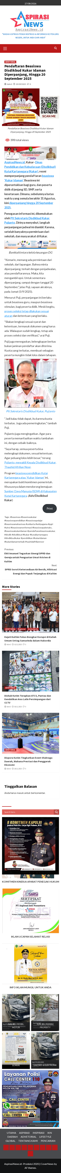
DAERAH (12, 1136)
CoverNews (47, 1163)
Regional (21, 629)
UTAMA (11, 1132)
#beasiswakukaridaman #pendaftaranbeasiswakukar (29, 531)
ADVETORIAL (10, 62)
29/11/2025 (18, 769)
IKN (49, 1132)
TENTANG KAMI (28, 1140)
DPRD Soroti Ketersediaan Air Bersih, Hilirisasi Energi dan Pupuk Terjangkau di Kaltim (31, 569)
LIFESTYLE (45, 1136)
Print (50, 508)
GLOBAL (10, 1140)
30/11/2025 (18, 707)
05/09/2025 (21, 84)
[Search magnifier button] (56, 812)
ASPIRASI (24, 1132)
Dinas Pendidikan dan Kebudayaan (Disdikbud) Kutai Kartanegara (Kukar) (30, 167)
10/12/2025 (18, 644)
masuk (20, 792)
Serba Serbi (33, 629)
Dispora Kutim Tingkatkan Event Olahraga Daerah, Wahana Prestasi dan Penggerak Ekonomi (28, 761)
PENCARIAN (48, 1140)
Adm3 (9, 84)
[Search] (56, 48)
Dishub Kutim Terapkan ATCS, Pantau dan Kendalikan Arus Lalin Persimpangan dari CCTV (27, 699)
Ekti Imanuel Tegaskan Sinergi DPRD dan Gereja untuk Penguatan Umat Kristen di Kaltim (27, 555)
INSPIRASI (38, 1132)
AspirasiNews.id (14, 162)
